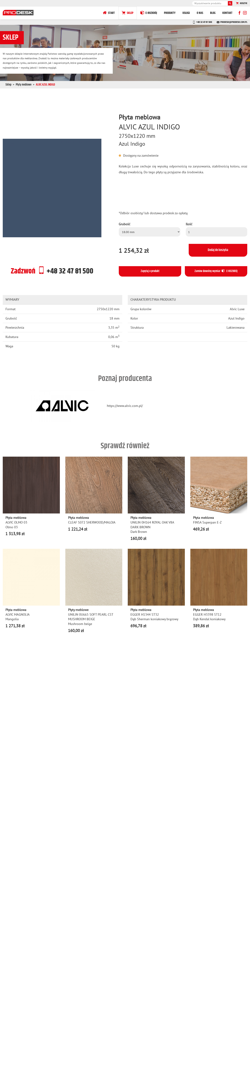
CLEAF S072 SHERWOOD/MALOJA (91, 522)
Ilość (189, 224)
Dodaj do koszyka (218, 250)
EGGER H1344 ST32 (144, 614)
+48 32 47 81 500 (204, 22)
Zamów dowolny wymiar (216, 271)
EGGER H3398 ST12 (207, 614)
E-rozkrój (151, 13)
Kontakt (227, 13)
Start (111, 13)
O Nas (200, 13)
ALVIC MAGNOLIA (17, 614)
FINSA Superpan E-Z (207, 522)
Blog (212, 13)
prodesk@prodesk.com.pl (233, 22)
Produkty (170, 13)
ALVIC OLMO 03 (16, 522)
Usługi (186, 13)
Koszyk (243, 3)
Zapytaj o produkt (150, 271)
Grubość (124, 224)
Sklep (130, 13)
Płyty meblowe (23, 84)
